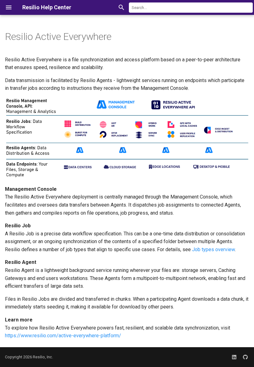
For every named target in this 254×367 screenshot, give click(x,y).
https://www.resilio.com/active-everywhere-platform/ (63, 336)
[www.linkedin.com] (234, 357)
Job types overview (213, 249)
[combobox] (191, 7)
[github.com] (245, 357)
